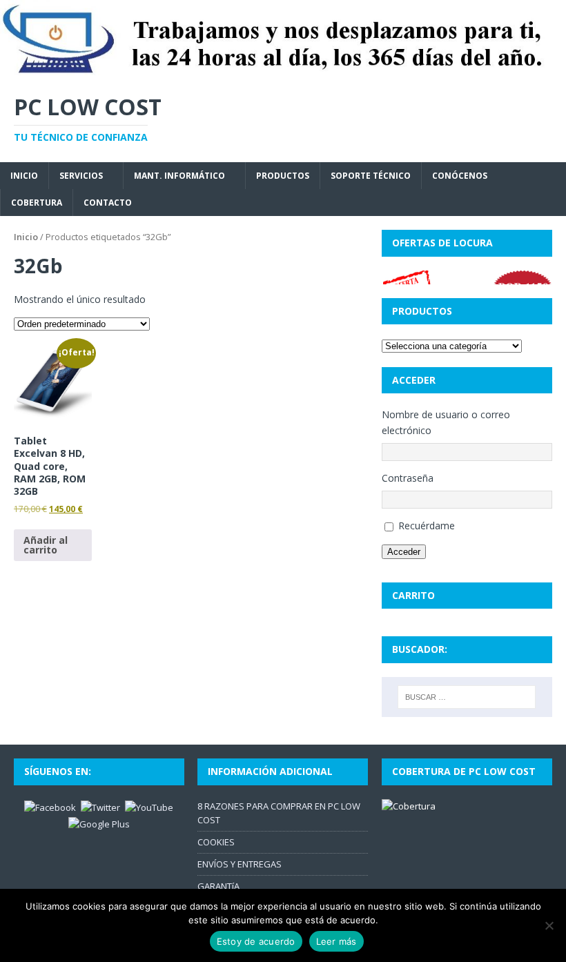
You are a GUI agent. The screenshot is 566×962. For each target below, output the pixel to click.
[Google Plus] (99, 823)
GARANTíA (218, 886)
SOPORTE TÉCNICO (371, 175)
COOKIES (216, 842)
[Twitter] (100, 806)
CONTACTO (108, 202)
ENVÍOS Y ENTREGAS (239, 864)
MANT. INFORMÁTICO (179, 175)
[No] (549, 925)
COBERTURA (36, 202)
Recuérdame (426, 525)
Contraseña (407, 477)
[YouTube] (149, 806)
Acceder (403, 552)
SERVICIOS (81, 175)
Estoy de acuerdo (256, 941)
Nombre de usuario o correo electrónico (446, 422)
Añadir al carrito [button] (45, 544)
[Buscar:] (466, 697)
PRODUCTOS (282, 175)
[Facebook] (50, 806)
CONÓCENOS (459, 175)
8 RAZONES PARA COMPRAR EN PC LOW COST (278, 813)
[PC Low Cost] (283, 70)
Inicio (26, 236)
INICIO (24, 175)
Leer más (336, 941)
